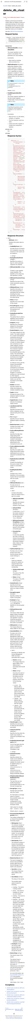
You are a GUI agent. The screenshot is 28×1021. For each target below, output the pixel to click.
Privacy (7, 1018)
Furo (21, 1016)
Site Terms (12, 1018)
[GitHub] (14, 1014)
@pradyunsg (17, 1016)
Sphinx (11, 1016)
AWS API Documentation (16, 31)
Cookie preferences (18, 1018)
